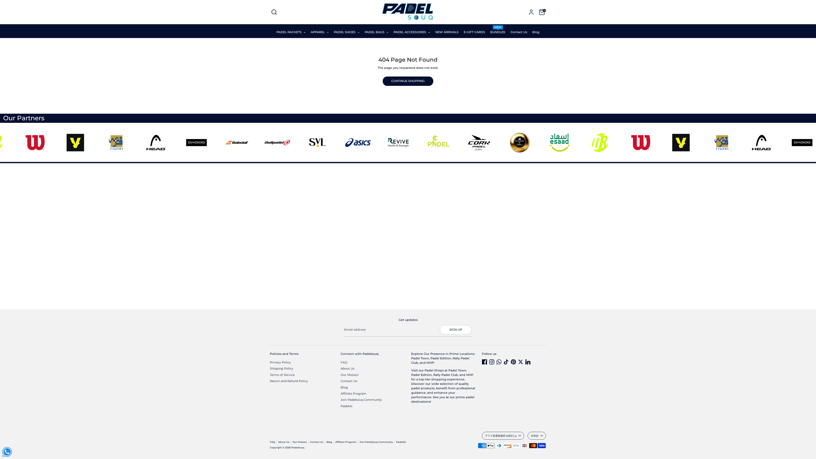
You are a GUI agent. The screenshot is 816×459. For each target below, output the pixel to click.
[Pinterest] (513, 361)
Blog (344, 387)
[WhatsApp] (499, 361)
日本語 (534, 435)
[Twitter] (520, 361)
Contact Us (349, 381)
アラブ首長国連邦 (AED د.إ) (501, 435)
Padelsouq (297, 447)
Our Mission (349, 375)
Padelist (347, 406)
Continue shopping (408, 81)
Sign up (455, 330)
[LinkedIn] (527, 361)
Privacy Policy (280, 362)
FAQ (344, 362)
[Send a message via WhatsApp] (7, 452)
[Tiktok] (506, 361)
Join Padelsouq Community (361, 400)
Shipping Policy (281, 368)
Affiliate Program (353, 393)
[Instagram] (491, 361)
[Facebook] (484, 361)
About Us (347, 368)
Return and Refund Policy (289, 381)
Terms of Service (282, 375)
